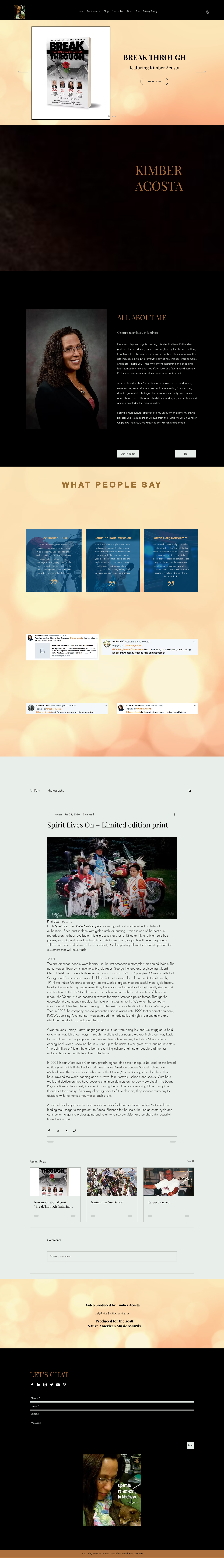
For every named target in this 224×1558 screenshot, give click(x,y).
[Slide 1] (108, 116)
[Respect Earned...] (169, 1182)
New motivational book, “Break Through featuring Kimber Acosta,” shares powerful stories (52, 1204)
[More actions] (175, 814)
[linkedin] (38, 1384)
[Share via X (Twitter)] (57, 1130)
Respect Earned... (160, 1202)
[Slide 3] (115, 116)
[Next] (201, 72)
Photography (56, 790)
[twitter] (51, 1384)
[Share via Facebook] (49, 1130)
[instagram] (45, 1384)
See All (190, 1161)
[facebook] (32, 1384)
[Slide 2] (112, 116)
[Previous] (23, 72)
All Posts (35, 790)
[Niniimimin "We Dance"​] (112, 1182)
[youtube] (58, 1384)
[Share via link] (74, 1130)
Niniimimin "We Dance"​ (107, 1202)
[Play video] (54, 512)
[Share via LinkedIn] (66, 1130)
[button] (208, 12)
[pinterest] (64, 1384)
